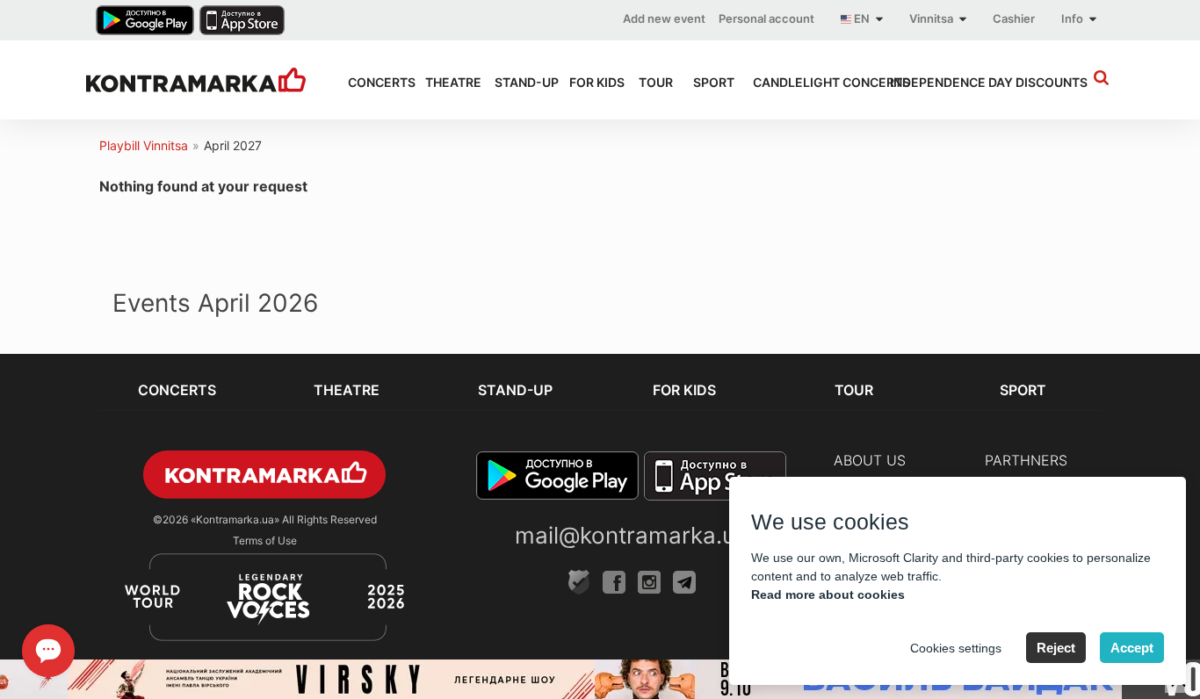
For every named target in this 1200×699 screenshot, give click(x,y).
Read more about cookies (828, 594)
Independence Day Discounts (956, 82)
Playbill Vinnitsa (143, 145)
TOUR (650, 82)
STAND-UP (516, 82)
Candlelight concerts (806, 82)
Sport (707, 82)
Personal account (766, 18)
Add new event (664, 18)
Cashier (1014, 18)
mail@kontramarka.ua (631, 535)
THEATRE (444, 82)
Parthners (1026, 460)
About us (870, 460)
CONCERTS (371, 82)
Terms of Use (265, 540)
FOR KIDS (587, 82)
